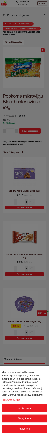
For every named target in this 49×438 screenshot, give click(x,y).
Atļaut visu (24, 428)
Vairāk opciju (24, 408)
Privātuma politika (11, 400)
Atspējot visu (24, 418)
